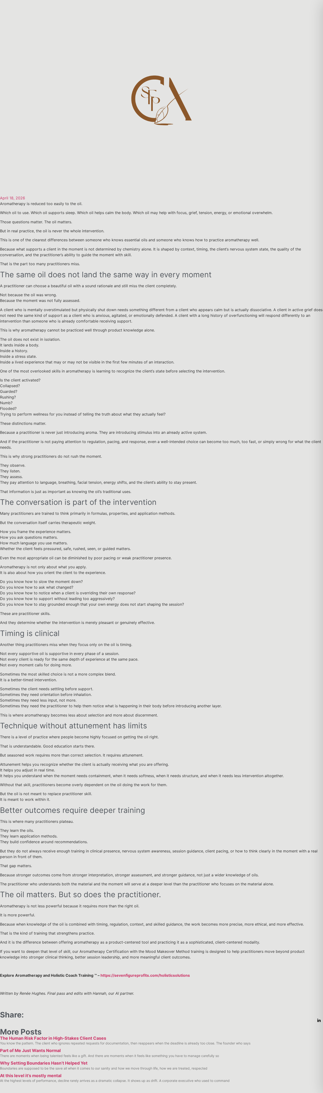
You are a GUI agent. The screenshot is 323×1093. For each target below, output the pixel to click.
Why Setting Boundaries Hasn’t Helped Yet (43, 1063)
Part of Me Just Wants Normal (30, 1050)
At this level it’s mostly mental (30, 1075)
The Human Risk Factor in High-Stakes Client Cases (53, 1038)
